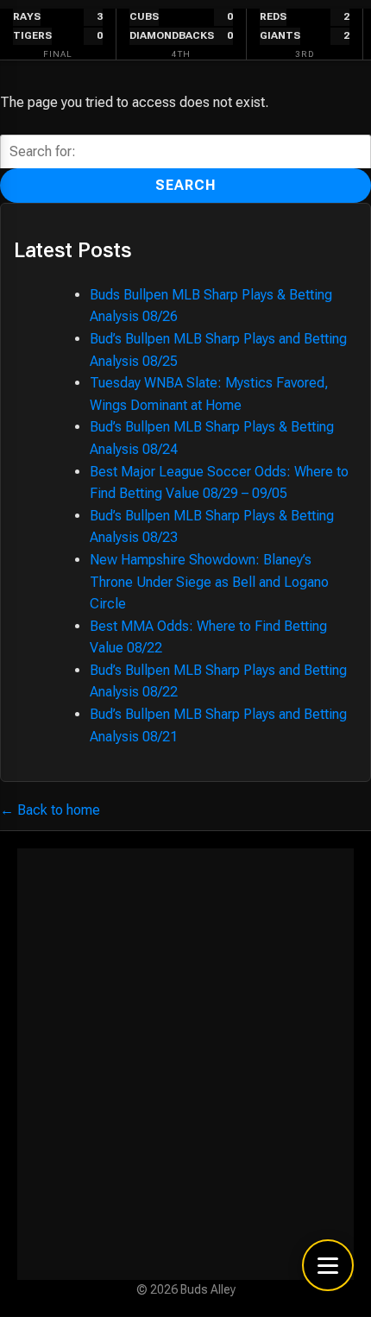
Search (186, 185)
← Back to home (50, 810)
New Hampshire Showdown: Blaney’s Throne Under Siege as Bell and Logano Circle (209, 581)
